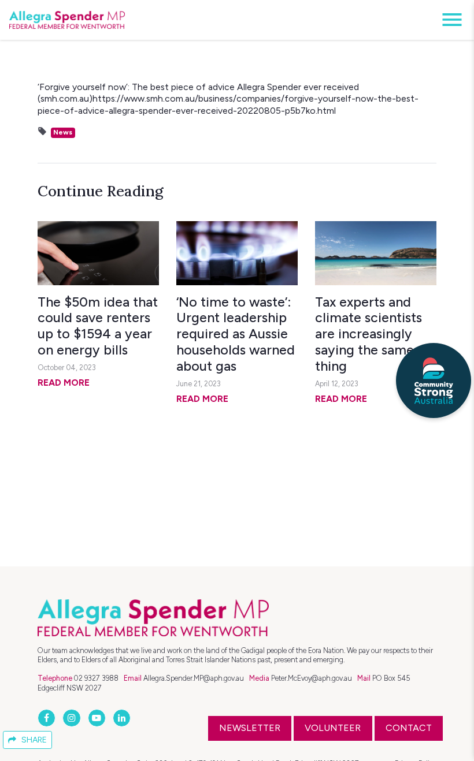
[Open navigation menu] (448, 20)
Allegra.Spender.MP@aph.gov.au (193, 678)
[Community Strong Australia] (433, 380)
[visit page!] (48, 717)
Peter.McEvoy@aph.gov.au (311, 678)
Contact (409, 727)
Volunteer (333, 727)
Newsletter (249, 727)
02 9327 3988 (96, 678)
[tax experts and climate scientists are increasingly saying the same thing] (375, 253)
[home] (67, 20)
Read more (64, 382)
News (62, 132)
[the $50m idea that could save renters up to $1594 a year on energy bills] (98, 253)
